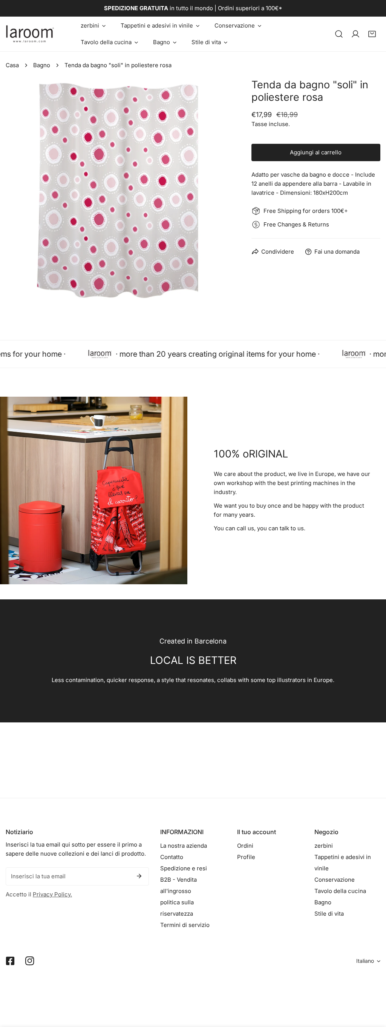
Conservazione (334, 879)
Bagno (41, 65)
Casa (12, 65)
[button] (93, 25)
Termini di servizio (185, 924)
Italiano (365, 961)
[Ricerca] (339, 34)
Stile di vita (329, 913)
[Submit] (139, 876)
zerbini (323, 845)
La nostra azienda (183, 845)
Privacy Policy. (52, 894)
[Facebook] (10, 961)
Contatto (171, 857)
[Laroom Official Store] (30, 34)
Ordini (245, 845)
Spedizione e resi (183, 868)
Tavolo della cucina (340, 891)
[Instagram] (30, 961)
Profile (246, 857)
